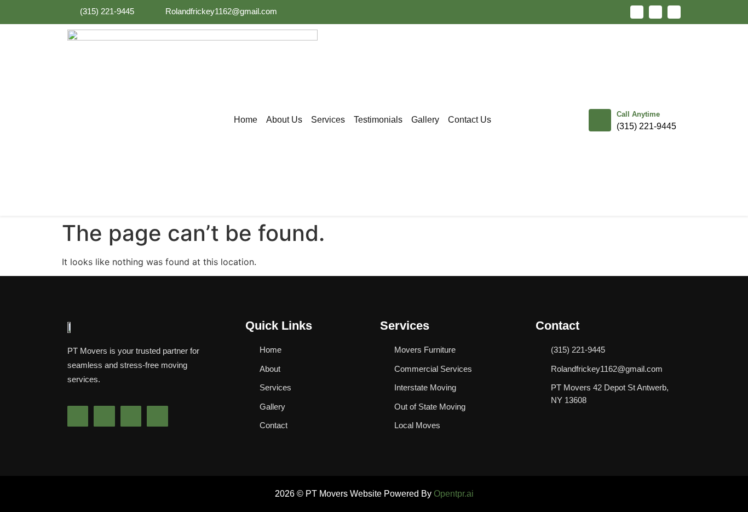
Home (245, 119)
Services (328, 119)
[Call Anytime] (600, 120)
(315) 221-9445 (646, 126)
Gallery (425, 119)
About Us (284, 119)
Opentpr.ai (454, 493)
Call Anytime (638, 114)
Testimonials (378, 119)
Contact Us (469, 119)
